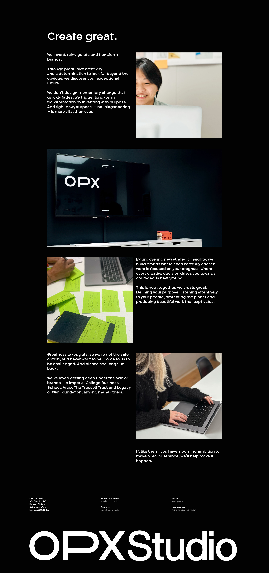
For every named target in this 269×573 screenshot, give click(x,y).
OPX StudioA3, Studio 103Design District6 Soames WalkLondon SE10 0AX (39, 504)
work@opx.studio (110, 510)
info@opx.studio (109, 501)
